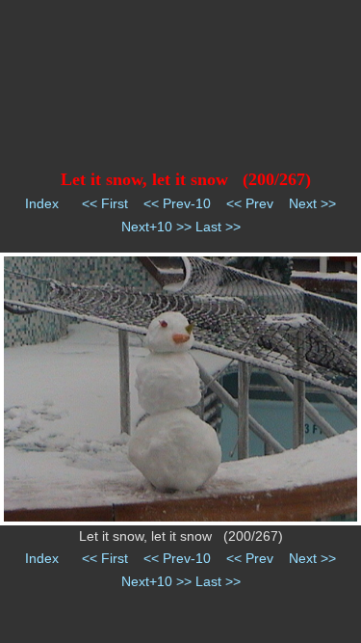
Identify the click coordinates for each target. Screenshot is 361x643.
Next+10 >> (156, 226)
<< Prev (249, 203)
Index (42, 203)
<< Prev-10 (177, 203)
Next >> (312, 203)
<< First (105, 203)
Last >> (218, 226)
